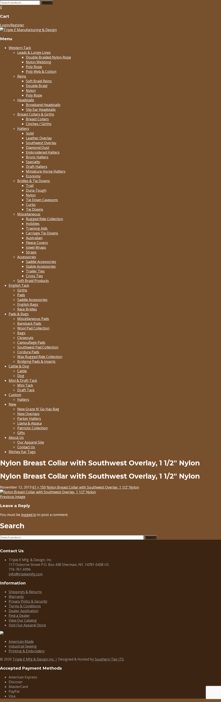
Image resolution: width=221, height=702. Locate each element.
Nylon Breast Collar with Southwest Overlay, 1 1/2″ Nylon (93, 487)
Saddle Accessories (41, 261)
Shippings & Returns (25, 591)
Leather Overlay (39, 138)
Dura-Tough (36, 190)
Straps (31, 252)
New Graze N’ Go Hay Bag (38, 409)
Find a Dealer (19, 615)
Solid (30, 133)
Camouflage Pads (31, 342)
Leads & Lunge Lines (34, 52)
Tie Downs (34, 209)
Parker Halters (29, 418)
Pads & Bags (19, 314)
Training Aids (36, 228)
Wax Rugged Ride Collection (39, 356)
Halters (23, 128)
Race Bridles (27, 309)
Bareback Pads (29, 323)
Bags (21, 333)
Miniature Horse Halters (45, 171)
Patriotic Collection (32, 428)
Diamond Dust (37, 147)
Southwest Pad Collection (37, 347)
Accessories (26, 257)
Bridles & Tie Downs (33, 180)
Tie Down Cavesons (42, 199)
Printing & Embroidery (27, 651)
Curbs (31, 204)
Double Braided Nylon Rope (48, 57)
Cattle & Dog (19, 366)
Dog (20, 375)
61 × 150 (39, 487)
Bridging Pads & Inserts (36, 361)
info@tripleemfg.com (26, 574)
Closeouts (25, 337)
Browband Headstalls (43, 104)
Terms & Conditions (25, 606)
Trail (29, 185)
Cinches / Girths (38, 123)
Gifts (21, 432)
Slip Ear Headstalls (41, 109)
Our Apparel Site (30, 442)
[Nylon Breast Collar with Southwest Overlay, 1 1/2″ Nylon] (48, 492)
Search (47, 2)
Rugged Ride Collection (44, 218)
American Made (21, 641)
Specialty (33, 161)
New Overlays (28, 413)
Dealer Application (23, 610)
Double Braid (36, 85)
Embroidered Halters (43, 152)
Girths (22, 290)
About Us (16, 437)
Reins (21, 76)
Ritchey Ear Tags (22, 451)
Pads (21, 295)
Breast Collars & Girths (35, 114)
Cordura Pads (28, 352)
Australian (34, 238)
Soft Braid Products (33, 280)
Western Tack (20, 47)
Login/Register (12, 25)
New (12, 404)
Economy (33, 176)
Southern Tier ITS (109, 659)
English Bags (27, 304)
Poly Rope (34, 66)
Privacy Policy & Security (28, 601)
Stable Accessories (41, 266)
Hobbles (32, 223)
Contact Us (26, 447)
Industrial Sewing (23, 646)
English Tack (19, 285)
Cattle (22, 371)
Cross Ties (34, 276)
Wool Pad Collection (33, 328)
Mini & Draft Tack (23, 380)
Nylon (31, 90)
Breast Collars (37, 119)
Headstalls (25, 100)
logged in (28, 514)
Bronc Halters (37, 157)
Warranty (16, 596)
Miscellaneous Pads (33, 318)
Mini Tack (25, 385)
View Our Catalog (23, 620)
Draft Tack (26, 390)
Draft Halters (36, 166)
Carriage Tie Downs (42, 233)
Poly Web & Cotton (41, 71)
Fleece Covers (37, 242)
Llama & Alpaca (29, 423)
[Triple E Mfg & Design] (28, 29)
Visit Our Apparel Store (27, 625)
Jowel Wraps (36, 247)
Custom (15, 394)
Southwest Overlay (41, 142)
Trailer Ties (35, 271)
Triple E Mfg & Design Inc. (34, 659)
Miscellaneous (28, 214)
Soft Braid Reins (39, 81)
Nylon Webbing (38, 62)
